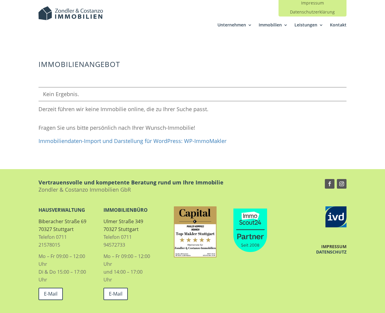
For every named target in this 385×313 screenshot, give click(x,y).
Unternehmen (231, 25)
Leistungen (305, 25)
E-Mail (50, 293)
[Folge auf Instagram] (341, 184)
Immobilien (270, 25)
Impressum (312, 3)
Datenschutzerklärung (312, 12)
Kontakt (338, 25)
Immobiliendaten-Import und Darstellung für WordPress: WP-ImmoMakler (132, 140)
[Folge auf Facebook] (329, 184)
